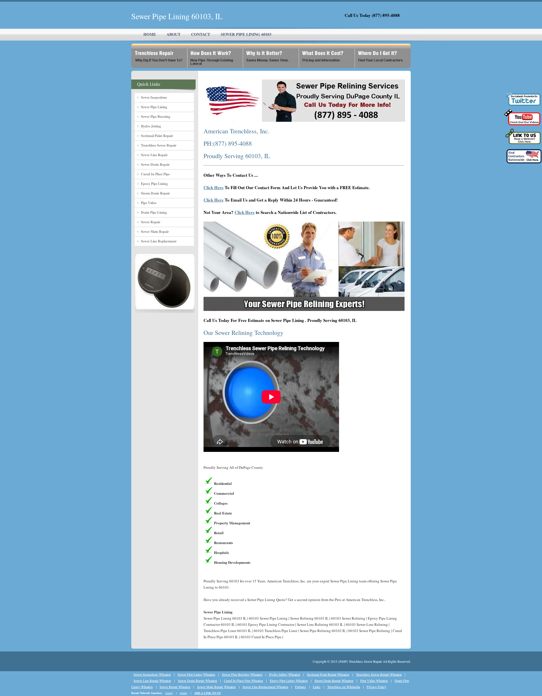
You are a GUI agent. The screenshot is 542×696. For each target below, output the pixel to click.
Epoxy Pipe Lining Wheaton (289, 680)
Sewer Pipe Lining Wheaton (196, 674)
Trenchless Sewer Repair (158, 145)
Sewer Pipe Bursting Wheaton (242, 674)
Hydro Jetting (151, 126)
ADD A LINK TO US (207, 693)
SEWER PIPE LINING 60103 (246, 34)
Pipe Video (148, 202)
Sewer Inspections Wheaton (152, 674)
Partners (300, 686)
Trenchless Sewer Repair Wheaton (379, 674)
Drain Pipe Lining (154, 212)
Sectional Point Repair (157, 135)
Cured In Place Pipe (155, 174)
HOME (149, 34)
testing (169, 693)
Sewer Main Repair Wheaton (216, 686)
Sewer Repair (150, 222)
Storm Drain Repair (155, 193)
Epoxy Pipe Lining (154, 183)
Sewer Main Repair (155, 231)
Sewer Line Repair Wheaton (152, 680)
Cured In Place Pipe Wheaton (243, 680)
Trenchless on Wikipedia (343, 686)
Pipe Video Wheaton (374, 680)
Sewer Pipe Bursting (155, 116)
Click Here (214, 187)
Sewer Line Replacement (158, 241)
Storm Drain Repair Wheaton (333, 680)
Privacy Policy (376, 686)
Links (316, 686)
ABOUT (173, 34)
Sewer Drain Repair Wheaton (197, 680)
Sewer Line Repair (154, 155)
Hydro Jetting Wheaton (284, 674)
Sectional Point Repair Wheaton (328, 674)
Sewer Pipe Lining (154, 107)
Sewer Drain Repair (155, 164)
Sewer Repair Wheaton (174, 686)
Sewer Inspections (154, 97)
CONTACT (200, 34)
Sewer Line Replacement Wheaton (265, 686)
